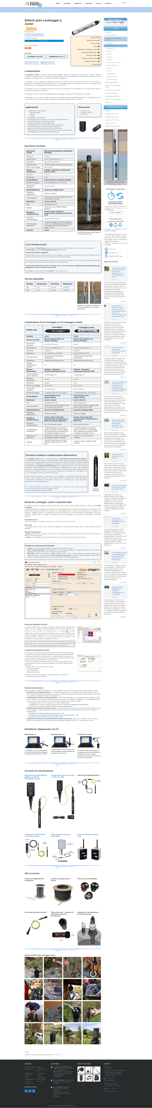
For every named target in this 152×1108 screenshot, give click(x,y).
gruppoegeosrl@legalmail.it (115, 1085)
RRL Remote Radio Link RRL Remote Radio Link (44, 717)
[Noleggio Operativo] (116, 195)
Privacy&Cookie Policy (110, 1091)
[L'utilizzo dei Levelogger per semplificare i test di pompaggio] (106, 518)
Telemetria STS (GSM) (111, 76)
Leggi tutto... (123, 301)
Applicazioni (94, 37)
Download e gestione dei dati (89, 58)
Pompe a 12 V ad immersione (113, 99)
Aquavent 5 (109, 51)
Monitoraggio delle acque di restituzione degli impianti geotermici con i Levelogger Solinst (118, 423)
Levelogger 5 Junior (111, 45)
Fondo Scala (94, 43)
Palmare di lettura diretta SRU (113, 62)
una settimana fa (57, 1076)
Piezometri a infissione (111, 93)
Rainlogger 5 (109, 59)
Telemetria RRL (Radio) (111, 79)
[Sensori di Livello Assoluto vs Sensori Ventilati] (106, 455)
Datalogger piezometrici (111, 117)
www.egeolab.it (112, 1088)
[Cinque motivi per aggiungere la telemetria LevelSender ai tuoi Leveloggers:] (106, 586)
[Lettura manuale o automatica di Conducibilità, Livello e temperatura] (106, 347)
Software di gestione (92, 55)
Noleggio (107, 111)
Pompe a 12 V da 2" (110, 123)
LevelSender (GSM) (110, 74)
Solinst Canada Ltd (56, 1054)
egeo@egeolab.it (113, 252)
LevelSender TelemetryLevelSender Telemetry (44, 713)
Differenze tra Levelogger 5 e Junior (87, 49)
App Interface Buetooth (112, 65)
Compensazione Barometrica (89, 52)
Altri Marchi (108, 102)
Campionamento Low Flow (112, 90)
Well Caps (108, 71)
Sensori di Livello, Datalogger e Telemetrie (50, 10)
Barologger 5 (109, 57)
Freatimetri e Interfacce (111, 114)
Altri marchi (40, 1081)
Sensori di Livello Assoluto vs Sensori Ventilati (39, 490)
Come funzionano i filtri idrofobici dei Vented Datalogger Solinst (119, 487)
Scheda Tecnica (32, 63)
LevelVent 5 (109, 54)
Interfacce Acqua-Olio (111, 35)
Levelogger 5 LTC (110, 48)
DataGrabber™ (109, 68)
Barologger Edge (116, 184)
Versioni (95, 46)
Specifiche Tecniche (92, 40)
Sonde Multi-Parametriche (112, 126)
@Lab (54, 1067)
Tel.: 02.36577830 (109, 1078)
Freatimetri (108, 32)
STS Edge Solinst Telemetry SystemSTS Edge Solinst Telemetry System (52, 715)
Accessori (95, 64)
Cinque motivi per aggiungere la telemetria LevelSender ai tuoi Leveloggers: (118, 590)
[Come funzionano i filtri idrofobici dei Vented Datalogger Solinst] (106, 485)
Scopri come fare (116, 212)
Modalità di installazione (91, 61)
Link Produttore (48, 63)
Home (32, 10)
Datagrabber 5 (67, 706)
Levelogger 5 (109, 43)
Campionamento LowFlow (112, 120)
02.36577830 (112, 249)
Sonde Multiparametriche (112, 96)
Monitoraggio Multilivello (111, 82)
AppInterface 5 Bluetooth (80, 704)
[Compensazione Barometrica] (115, 154)
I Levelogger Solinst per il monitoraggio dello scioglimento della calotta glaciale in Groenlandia (119, 556)
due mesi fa (56, 1096)
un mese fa (56, 1083)
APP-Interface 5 (63, 643)
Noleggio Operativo (30, 1067)
